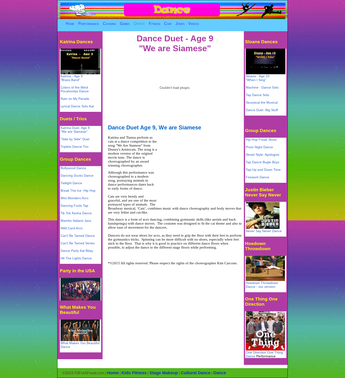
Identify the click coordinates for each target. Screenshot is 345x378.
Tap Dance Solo (257, 95)
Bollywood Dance (73, 168)
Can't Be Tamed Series (78, 243)
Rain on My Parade (75, 99)
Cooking (109, 24)
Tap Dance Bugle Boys (262, 162)
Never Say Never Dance (264, 231)
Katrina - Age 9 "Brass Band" (72, 78)
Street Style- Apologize (262, 154)
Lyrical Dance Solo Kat (77, 106)
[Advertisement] (199, 168)
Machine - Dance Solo (262, 87)
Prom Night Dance (259, 147)
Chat (168, 24)
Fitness (154, 24)
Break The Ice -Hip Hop (78, 190)
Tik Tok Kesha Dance (76, 213)
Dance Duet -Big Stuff (262, 110)
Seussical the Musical (262, 102)
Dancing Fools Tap (74, 205)
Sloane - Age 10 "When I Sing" (257, 78)
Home (70, 24)
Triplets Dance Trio (74, 146)
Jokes (180, 24)
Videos (193, 24)
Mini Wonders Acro (74, 198)
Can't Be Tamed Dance (78, 236)
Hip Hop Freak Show (261, 139)
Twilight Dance (71, 183)
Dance (139, 23)
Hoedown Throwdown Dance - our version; (262, 284)
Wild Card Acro (72, 228)
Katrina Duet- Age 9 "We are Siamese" (75, 129)
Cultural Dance (196, 372)
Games (125, 24)
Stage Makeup (164, 372)
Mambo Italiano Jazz (76, 220)
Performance (88, 24)
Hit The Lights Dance (76, 258)
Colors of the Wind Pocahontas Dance (75, 89)
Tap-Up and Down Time (263, 169)
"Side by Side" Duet (75, 139)
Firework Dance (257, 177)
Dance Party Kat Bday (77, 251)
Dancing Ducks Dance (77, 175)
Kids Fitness (134, 372)
